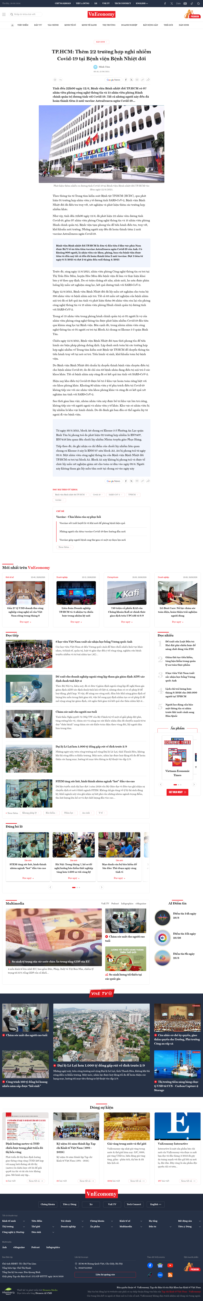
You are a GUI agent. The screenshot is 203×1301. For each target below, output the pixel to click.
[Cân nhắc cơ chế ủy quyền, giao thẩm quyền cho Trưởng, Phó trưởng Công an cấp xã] (177, 1018)
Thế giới (168, 25)
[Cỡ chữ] (60, 79)
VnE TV (106, 3)
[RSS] (170, 1275)
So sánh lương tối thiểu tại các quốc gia (123, 976)
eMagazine (141, 904)
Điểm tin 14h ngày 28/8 (184, 915)
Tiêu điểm (22, 25)
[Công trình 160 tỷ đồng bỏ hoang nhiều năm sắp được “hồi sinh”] (25, 1064)
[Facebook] (165, 3)
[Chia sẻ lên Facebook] (126, 79)
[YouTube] (185, 3)
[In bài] (55, 79)
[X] (172, 3)
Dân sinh (184, 25)
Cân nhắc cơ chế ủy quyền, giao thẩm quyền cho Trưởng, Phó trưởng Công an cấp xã (177, 1039)
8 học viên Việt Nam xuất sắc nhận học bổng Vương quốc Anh (94, 642)
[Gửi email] (137, 79)
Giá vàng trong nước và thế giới (126, 1144)
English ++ (142, 3)
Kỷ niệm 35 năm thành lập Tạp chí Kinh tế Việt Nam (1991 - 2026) (76, 1148)
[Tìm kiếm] (12, 14)
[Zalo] (178, 3)
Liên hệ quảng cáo (105, 1275)
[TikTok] (192, 3)
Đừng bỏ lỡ (14, 826)
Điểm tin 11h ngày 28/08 (184, 935)
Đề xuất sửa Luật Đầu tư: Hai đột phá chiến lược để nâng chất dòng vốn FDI (180, 645)
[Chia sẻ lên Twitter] (131, 79)
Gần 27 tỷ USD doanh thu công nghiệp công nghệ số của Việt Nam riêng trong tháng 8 (25, 612)
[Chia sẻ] (148, 79)
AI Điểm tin (177, 903)
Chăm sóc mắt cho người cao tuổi (76, 712)
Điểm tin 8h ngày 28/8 (184, 956)
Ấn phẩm (177, 728)
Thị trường (109, 25)
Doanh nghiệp (129, 25)
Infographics (127, 904)
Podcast (115, 904)
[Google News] (198, 3)
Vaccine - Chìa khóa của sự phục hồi (78, 517)
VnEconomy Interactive (173, 1144)
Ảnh (4, 1247)
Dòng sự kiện (101, 1108)
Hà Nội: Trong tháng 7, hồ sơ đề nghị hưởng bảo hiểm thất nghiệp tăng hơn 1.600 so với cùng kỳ (73, 868)
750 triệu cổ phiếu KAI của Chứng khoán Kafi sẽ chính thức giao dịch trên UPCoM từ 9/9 (127, 612)
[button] (73, 887)
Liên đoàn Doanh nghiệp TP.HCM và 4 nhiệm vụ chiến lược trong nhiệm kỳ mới (76, 612)
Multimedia (15, 903)
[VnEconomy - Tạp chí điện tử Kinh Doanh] (101, 1193)
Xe (95, 3)
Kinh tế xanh (89, 25)
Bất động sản (150, 25)
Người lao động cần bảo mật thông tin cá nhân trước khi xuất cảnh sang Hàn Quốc (179, 710)
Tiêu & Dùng (82, 3)
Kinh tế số (70, 25)
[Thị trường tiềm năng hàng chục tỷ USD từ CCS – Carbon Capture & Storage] (177, 1064)
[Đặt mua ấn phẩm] (192, 13)
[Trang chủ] (12, 25)
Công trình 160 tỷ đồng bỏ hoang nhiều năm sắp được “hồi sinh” (24, 1084)
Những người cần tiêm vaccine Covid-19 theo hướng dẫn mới (93, 531)
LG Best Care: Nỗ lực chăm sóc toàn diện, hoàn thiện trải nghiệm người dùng (177, 612)
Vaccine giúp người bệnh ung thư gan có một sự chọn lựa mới (93, 540)
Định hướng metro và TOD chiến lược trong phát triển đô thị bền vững (24, 1148)
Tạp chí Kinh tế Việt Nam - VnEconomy (181, 1292)
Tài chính (53, 25)
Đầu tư (38, 25)
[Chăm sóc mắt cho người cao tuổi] (25, 1018)
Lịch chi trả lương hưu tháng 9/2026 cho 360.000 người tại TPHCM (181, 693)
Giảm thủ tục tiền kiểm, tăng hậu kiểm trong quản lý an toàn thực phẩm (180, 661)
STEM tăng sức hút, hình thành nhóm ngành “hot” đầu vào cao (95, 781)
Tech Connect (123, 3)
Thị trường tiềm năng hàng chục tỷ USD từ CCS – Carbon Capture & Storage (176, 1086)
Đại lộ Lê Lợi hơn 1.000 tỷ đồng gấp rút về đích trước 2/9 (91, 746)
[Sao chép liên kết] (142, 79)
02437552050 (85, 1268)
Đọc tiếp (12, 635)
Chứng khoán (63, 3)
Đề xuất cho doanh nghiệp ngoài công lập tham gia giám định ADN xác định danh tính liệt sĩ (100, 678)
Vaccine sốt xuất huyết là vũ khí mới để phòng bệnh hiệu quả (92, 523)
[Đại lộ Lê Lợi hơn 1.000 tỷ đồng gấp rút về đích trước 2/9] (101, 1033)
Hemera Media (50, 1290)
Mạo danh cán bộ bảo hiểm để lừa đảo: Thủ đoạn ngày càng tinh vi (119, 868)
